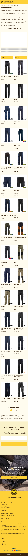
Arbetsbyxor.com (14, 498)
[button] (19, 410)
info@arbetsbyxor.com (5, 508)
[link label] (7, 2)
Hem (2, 5)
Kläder (5, 5)
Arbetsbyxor (10, 5)
